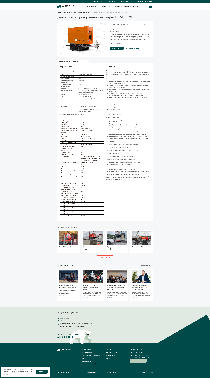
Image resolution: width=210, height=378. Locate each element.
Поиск (150, 7)
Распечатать (115, 24)
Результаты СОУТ (111, 372)
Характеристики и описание (68, 61)
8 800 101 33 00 (64, 318)
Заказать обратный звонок (64, 326)
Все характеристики (115, 43)
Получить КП (116, 48)
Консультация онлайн (81, 326)
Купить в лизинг (132, 48)
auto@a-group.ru (64, 321)
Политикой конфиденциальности (21, 371)
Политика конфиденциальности (90, 372)
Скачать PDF (126, 24)
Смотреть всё (105, 257)
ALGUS (151, 372)
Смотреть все (145, 265)
